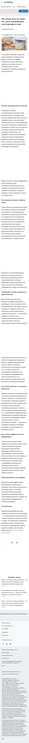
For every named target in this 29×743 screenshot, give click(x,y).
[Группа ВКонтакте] (3, 644)
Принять (23, 11)
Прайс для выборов (22, 6)
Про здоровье (5, 628)
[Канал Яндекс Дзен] (10, 644)
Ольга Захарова (19, 35)
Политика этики (5, 658)
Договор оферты (5, 652)
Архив (3, 665)
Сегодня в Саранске (6, 6)
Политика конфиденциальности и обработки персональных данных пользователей (12, 662)
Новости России (7, 29)
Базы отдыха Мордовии (7, 625)
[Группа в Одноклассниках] (6, 644)
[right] (27, 7)
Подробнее (10, 717)
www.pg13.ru (18, 671)
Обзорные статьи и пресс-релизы (9, 649)
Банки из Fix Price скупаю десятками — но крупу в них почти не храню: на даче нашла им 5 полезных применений (14, 583)
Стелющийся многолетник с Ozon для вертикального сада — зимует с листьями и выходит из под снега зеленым (14, 593)
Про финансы (5, 632)
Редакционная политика (7, 655)
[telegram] (17, 543)
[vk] (12, 543)
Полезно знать (5, 635)
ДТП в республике (6, 622)
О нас (13, 6)
